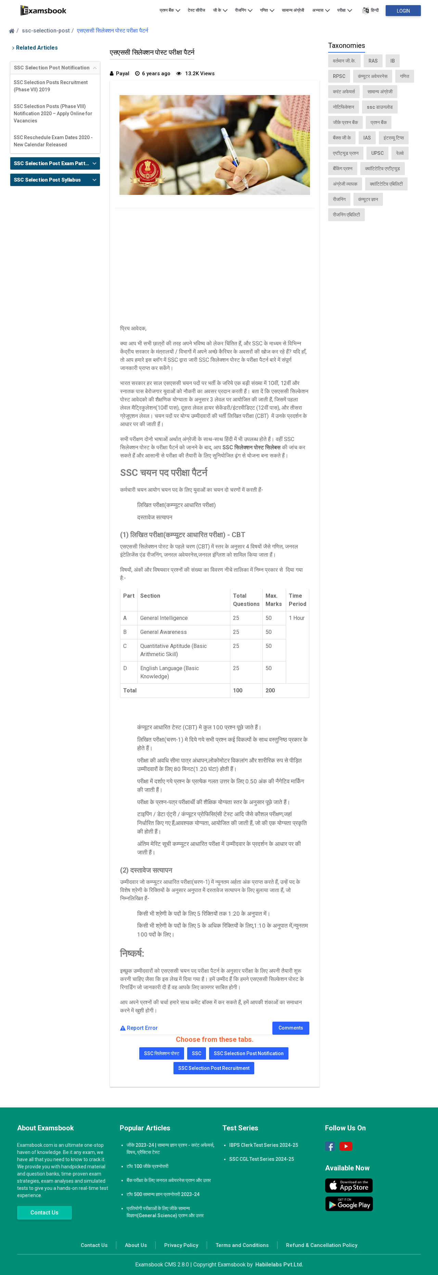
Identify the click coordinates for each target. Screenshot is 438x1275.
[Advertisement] (215, 265)
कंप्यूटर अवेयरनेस (372, 76)
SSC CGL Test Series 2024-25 (261, 1159)
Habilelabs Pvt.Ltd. (279, 1264)
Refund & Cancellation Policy (321, 1245)
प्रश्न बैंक (167, 10)
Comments (291, 1028)
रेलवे (400, 153)
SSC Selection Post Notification (52, 68)
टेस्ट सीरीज (196, 10)
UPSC (377, 153)
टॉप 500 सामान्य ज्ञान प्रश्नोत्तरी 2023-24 (163, 1194)
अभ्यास (318, 10)
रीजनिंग (241, 10)
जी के (217, 10)
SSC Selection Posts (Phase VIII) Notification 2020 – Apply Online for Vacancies (53, 113)
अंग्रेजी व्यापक (345, 184)
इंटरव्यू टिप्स (394, 138)
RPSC (339, 76)
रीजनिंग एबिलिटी (346, 214)
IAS (367, 138)
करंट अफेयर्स (344, 91)
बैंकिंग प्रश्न (342, 168)
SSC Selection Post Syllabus (47, 180)
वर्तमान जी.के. (344, 61)
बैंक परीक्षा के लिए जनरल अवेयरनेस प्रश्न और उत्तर (169, 1180)
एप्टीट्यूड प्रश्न (346, 153)
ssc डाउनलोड (380, 107)
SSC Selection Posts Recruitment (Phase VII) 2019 (51, 86)
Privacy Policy (181, 1245)
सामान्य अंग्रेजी (293, 10)
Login (403, 11)
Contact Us (44, 1212)
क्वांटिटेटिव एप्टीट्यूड (382, 168)
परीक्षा (342, 10)
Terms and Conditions (242, 1245)
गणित (264, 10)
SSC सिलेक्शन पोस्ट (161, 1053)
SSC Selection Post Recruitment (213, 1068)
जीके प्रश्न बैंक (345, 122)
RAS (373, 61)
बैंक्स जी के (342, 138)
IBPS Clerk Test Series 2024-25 (263, 1145)
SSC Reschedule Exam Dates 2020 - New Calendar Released (53, 141)
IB (392, 61)
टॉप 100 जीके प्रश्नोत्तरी (147, 1166)
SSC (196, 1053)
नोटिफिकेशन (343, 107)
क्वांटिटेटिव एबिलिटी (386, 184)
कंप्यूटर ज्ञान (368, 199)
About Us (136, 1245)
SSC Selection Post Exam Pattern (54, 163)
